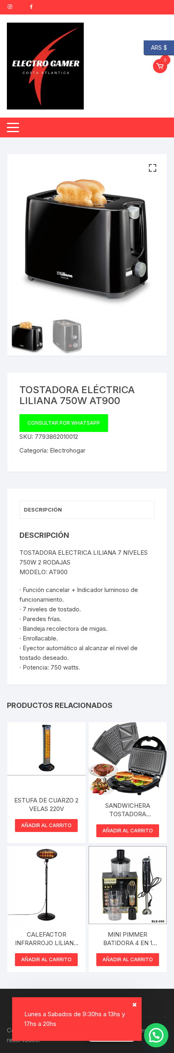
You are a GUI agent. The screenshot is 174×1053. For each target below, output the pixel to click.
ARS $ (155, 47)
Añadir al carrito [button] (46, 825)
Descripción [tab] (43, 509)
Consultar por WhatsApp (64, 423)
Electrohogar (67, 450)
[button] (152, 168)
